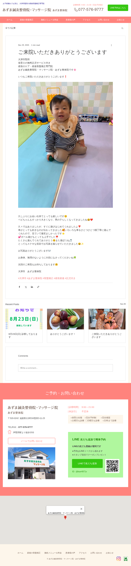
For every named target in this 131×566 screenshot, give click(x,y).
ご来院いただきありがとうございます (107, 335)
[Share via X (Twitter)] (25, 287)
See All (123, 304)
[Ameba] (125, 558)
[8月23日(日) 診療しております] (24, 319)
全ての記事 (10, 28)
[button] (122, 28)
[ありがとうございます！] (65, 319)
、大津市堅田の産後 (25, 3)
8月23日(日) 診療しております (23, 335)
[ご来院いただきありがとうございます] (107, 319)
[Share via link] (38, 287)
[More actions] (111, 45)
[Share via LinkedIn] (32, 287)
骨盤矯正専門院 (38, 3)
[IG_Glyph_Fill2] (118, 558)
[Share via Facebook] (19, 287)
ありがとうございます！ (62, 334)
